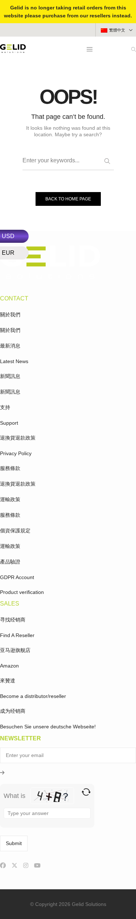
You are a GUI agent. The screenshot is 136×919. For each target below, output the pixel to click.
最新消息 (10, 346)
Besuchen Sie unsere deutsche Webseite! (48, 726)
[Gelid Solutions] (13, 50)
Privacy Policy (16, 453)
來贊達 (7, 680)
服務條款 (10, 468)
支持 (5, 407)
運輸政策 (10, 499)
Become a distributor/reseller (33, 696)
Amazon (9, 666)
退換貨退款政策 (18, 438)
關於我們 (10, 314)
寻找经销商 (12, 620)
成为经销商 (12, 711)
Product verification (22, 592)
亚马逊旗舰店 (15, 650)
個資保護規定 (15, 530)
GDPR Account (17, 577)
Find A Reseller (17, 635)
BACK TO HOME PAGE (68, 198)
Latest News (14, 361)
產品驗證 (10, 562)
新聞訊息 (10, 376)
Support (9, 423)
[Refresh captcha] (86, 792)
